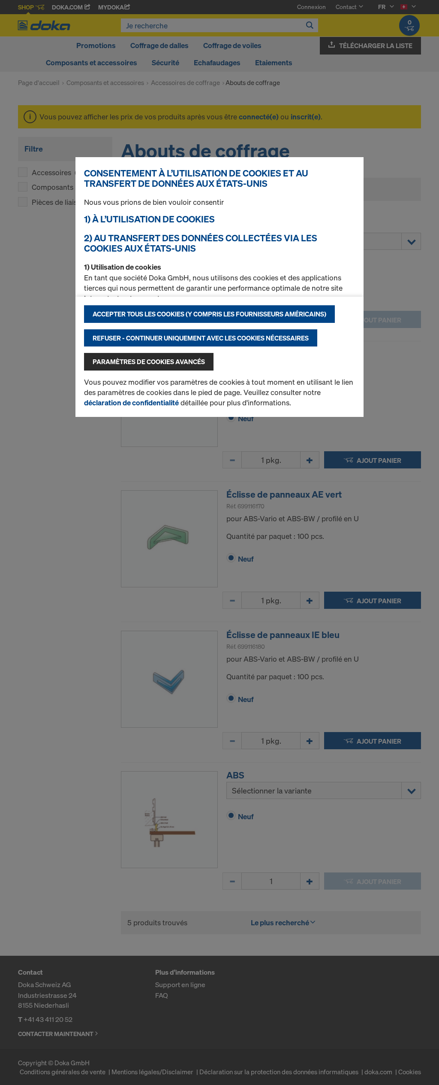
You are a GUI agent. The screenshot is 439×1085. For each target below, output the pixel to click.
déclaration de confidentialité (131, 402)
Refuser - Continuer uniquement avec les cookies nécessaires (201, 338)
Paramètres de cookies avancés (149, 361)
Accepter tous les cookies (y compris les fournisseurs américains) (209, 314)
